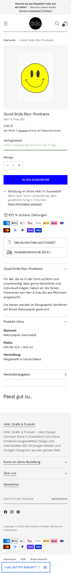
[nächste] (65, 7)
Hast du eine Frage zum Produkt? (34, 242)
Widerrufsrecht (38, 559)
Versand (22, 130)
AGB (23, 559)
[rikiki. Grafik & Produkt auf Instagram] (12, 512)
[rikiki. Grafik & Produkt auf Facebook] (6, 512)
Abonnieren (59, 499)
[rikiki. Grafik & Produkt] (35, 23)
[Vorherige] (6, 7)
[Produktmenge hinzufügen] (19, 165)
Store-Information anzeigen (25, 204)
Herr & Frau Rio (14, 119)
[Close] (45, 567)
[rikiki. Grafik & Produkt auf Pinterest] (18, 512)
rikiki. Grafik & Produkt (36, 526)
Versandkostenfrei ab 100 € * (32, 251)
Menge (8, 157)
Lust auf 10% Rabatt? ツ (22, 567)
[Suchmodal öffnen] (57, 23)
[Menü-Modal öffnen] (6, 23)
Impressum (10, 559)
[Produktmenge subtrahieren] (7, 165)
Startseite (10, 40)
